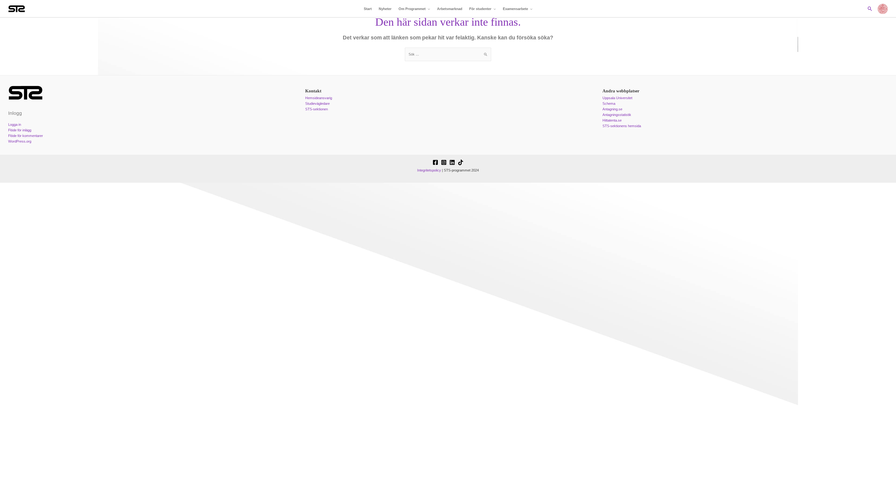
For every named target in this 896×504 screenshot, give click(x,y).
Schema (608, 103)
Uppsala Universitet (617, 98)
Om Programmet (412, 9)
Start (368, 9)
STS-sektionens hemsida (621, 126)
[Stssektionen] (460, 162)
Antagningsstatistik (616, 115)
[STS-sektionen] (435, 162)
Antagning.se (612, 109)
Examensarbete (515, 9)
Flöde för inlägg (19, 130)
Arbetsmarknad (449, 9)
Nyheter (385, 9)
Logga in (14, 124)
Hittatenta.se (612, 120)
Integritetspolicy (429, 170)
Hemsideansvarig (318, 98)
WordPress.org (19, 141)
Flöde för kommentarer (25, 136)
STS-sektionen (316, 109)
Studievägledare (317, 103)
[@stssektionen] (444, 162)
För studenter (480, 9)
